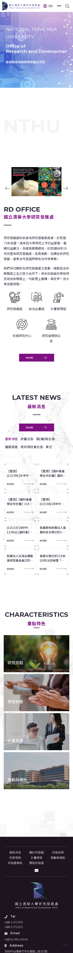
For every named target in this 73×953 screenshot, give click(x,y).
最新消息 (11, 438)
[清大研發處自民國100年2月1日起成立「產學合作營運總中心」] (36, 895)
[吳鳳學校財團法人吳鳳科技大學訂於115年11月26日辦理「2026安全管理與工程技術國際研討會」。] (54, 533)
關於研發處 (36, 852)
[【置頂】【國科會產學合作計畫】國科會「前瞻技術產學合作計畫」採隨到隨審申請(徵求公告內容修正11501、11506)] (54, 477)
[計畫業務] (36, 731)
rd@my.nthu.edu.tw (16, 939)
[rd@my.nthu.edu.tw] (36, 870)
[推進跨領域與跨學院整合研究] (36, 44)
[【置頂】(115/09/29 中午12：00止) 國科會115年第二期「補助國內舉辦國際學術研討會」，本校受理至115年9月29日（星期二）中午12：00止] (21, 477)
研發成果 (58, 852)
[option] (36, 44)
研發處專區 (15, 863)
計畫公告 (27, 438)
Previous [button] (7, 188)
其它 (49, 446)
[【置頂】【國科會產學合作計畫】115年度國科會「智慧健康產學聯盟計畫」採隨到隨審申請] (21, 505)
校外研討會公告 (32, 446)
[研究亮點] (36, 653)
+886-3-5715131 (13, 927)
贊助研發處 (36, 863)
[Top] (65, 945)
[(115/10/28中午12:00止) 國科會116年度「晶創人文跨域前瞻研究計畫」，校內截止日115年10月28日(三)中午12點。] (21, 533)
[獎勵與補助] (36, 770)
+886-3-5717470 (13, 922)
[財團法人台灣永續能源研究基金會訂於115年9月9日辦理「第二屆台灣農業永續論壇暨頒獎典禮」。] (21, 562)
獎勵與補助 (58, 857)
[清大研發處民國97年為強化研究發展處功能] (20, 6)
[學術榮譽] (36, 692)
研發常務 (15, 857)
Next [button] (65, 188)
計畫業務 (36, 857)
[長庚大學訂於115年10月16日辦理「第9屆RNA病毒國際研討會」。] (54, 562)
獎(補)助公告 (45, 438)
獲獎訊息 (11, 446)
